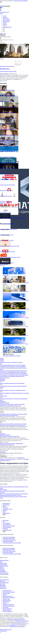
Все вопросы (3, 451)
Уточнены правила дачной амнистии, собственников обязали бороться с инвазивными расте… (14, 376)
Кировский (2, 581)
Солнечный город (7, 524)
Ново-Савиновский (4, 582)
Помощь (5, 603)
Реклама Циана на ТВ (8, 596)
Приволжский (3, 588)
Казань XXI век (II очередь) (9, 525)
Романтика (5, 528)
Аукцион (5, 594)
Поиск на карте (6, 593)
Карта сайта (5, 607)
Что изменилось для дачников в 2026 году (10, 375)
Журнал (2, 358)
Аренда (4, 16)
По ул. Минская (6, 523)
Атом (4, 521)
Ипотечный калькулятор (8, 604)
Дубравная (2, 570)
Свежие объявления (7, 608)
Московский (3, 586)
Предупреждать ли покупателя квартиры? (9, 436)
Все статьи (2, 379)
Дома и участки (6, 20)
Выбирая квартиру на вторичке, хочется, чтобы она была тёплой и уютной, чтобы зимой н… (13, 372)
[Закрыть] (1, 2)
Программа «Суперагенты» (9, 597)
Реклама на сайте (7, 600)
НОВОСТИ (2, 380)
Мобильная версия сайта (5, 629)
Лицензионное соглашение (22, 621)
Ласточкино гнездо (7, 530)
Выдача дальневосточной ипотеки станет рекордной (12, 383)
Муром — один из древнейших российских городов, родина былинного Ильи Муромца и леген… (13, 368)
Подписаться (4, 456)
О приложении (3, 631)
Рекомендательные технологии (17, 626)
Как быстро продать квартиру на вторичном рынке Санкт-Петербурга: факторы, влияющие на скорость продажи (13, 424)
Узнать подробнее (4, 73)
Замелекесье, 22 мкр (7, 509)
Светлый (5, 510)
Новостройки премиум (8, 541)
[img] (17, 66)
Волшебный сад (6, 503)
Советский (2, 584)
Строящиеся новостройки (9, 538)
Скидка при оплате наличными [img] (7, 66)
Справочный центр (7, 590)
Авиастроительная (4, 560)
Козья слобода (3, 563)
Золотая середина (7, 527)
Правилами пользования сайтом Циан (16, 619)
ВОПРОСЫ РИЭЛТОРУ (5, 435)
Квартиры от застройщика (9, 537)
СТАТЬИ (2, 359)
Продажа (5, 17)
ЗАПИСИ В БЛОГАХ (4, 402)
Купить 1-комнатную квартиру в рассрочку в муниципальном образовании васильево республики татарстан (14, 494)
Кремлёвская (3, 571)
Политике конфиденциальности (18, 623)
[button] (14, 70)
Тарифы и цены (6, 599)
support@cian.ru (12, 625)
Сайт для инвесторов (8, 611)
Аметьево (2, 568)
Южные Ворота (6, 513)
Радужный (5, 507)
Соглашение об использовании (20, 0)
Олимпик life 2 (6, 504)
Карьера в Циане (6, 610)
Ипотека (5, 22)
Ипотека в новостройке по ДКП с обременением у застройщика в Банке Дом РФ (11, 444)
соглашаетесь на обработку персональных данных (12, 458)
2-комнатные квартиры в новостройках (12, 542)
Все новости (3, 401)
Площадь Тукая (3, 564)
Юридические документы (9, 592)
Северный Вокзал (4, 565)
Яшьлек (2, 567)
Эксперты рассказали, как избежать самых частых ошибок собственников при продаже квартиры (13, 414)
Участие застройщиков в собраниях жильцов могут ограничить (14, 393)
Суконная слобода (4, 574)
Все (4, 514)
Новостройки (6, 18)
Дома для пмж (3, 489)
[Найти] (1, 41)
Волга (4, 511)
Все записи (2, 433)
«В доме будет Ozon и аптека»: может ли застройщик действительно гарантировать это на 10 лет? (12, 405)
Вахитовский (3, 585)
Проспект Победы (4, 572)
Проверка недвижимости (8, 606)
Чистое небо (6, 520)
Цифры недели (3, 395)
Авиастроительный (4, 579)
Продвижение (6, 601)
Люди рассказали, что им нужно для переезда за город (12, 390)
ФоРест (4, 506)
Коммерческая (6, 21)
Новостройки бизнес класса (9, 540)
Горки (1, 561)
